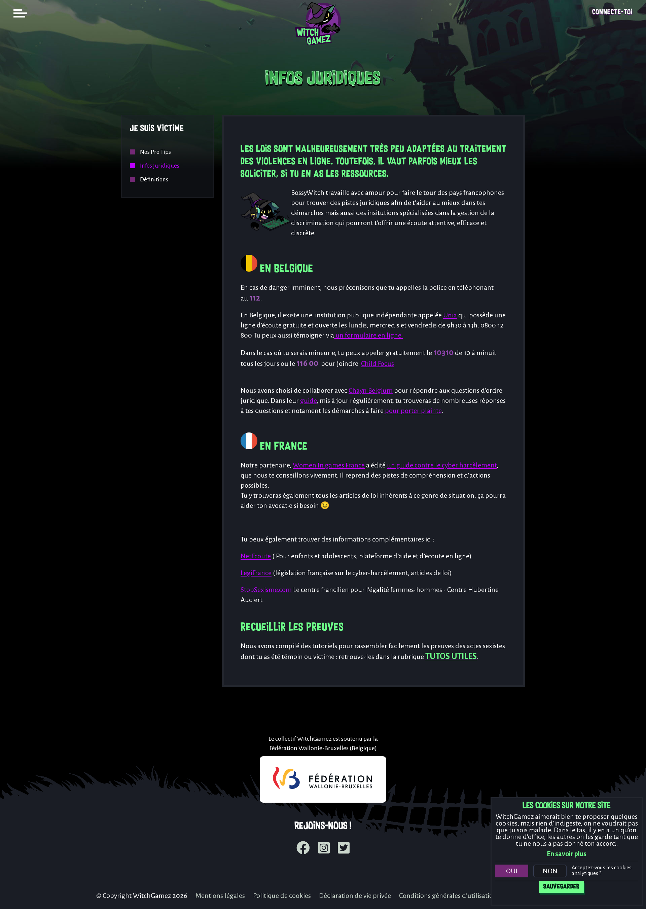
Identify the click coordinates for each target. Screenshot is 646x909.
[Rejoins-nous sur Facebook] (303, 848)
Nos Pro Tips (155, 152)
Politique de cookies (282, 895)
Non (550, 871)
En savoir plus (566, 854)
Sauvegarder (561, 886)
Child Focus (377, 363)
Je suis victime (157, 129)
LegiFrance (256, 572)
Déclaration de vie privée (355, 895)
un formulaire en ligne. (368, 335)
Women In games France (329, 465)
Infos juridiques (159, 166)
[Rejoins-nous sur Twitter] (344, 848)
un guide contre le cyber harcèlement (442, 465)
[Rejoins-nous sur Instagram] (324, 848)
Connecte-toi (612, 12)
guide (308, 400)
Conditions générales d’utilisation (448, 895)
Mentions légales (220, 895)
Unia (450, 315)
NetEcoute (256, 556)
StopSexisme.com (266, 589)
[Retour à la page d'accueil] (323, 49)
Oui (511, 871)
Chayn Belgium (371, 390)
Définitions (154, 179)
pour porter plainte (412, 410)
